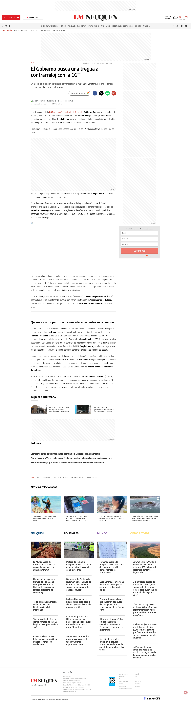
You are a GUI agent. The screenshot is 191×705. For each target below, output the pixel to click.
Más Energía (81, 26)
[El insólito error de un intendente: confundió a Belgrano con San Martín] (46, 504)
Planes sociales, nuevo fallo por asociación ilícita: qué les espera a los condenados (45, 640)
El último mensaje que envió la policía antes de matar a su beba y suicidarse (67, 462)
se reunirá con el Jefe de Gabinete (66, 112)
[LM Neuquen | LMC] (33, 17)
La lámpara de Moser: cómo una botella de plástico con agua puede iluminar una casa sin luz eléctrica (144, 652)
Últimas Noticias (52, 26)
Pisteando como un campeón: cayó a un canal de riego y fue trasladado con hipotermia (78, 565)
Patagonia (146, 26)
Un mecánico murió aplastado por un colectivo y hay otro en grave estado (104, 409)
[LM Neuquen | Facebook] (173, 26)
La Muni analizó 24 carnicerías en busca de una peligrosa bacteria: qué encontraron (44, 565)
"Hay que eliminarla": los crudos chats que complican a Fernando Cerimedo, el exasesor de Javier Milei (111, 624)
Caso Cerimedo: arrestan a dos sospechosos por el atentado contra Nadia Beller (111, 585)
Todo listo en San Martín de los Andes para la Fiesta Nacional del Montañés (45, 605)
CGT (93, 63)
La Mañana (86, 63)
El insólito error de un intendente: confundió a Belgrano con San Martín (65, 453)
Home (43, 26)
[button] (2, 25)
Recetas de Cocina (59, 30)
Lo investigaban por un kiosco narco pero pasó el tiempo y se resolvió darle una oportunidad (78, 603)
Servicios (137, 686)
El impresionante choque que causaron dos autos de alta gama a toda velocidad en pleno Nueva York (111, 604)
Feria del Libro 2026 (20, 30)
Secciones (137, 683)
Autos (108, 26)
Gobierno (46, 477)
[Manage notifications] (186, 692)
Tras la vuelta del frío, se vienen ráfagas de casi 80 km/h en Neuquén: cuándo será (45, 623)
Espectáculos (117, 26)
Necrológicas (128, 26)
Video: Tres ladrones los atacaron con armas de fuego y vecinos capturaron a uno (77, 640)
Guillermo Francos (61, 477)
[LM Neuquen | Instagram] (182, 26)
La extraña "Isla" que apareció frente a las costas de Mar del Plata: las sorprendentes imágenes (145, 518)
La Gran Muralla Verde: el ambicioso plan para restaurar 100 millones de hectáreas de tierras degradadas (145, 567)
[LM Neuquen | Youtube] (186, 26)
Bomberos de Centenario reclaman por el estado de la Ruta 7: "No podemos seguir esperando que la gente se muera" (78, 584)
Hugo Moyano (92, 477)
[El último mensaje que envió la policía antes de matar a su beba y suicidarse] (112, 504)
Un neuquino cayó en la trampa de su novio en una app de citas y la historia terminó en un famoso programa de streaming (44, 586)
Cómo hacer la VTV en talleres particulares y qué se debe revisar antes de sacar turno (72, 458)
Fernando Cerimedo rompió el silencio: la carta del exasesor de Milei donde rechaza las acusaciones (111, 567)
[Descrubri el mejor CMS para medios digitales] (152, 701)
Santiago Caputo (77, 477)
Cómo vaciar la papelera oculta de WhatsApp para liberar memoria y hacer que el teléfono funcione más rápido (145, 609)
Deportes (138, 26)
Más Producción (93, 26)
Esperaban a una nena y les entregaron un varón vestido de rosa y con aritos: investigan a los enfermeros (59, 410)
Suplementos (122, 686)
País (102, 26)
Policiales (71, 26)
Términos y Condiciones (125, 688)
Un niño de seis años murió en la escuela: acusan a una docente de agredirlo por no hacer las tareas (111, 644)
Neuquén (63, 26)
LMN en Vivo (33, 30)
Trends (121, 683)
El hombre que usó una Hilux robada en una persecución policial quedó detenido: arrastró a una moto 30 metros (79, 621)
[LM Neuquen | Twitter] (177, 26)
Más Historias (45, 30)
